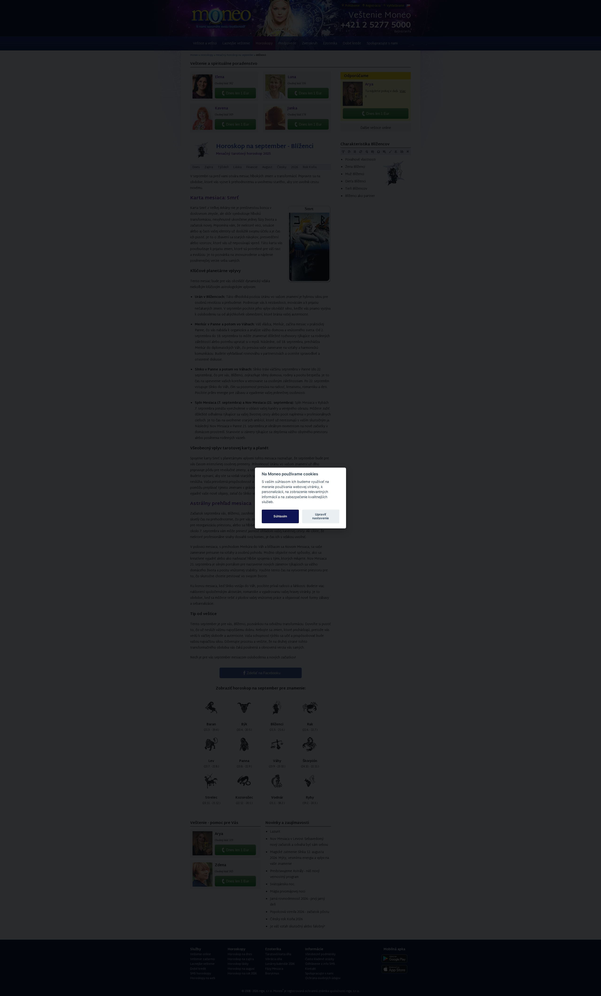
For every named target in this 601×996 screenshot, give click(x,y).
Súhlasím (280, 516)
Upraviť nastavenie (320, 516)
